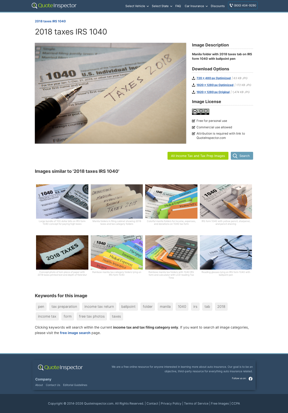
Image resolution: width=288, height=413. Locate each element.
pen (41, 306)
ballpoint (128, 306)
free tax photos (92, 316)
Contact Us (53, 385)
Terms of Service (196, 403)
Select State (160, 6)
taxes (116, 316)
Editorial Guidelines (75, 385)
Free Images (220, 403)
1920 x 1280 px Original (213, 92)
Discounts (218, 6)
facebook (250, 379)
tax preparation (64, 306)
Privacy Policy (171, 403)
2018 (221, 306)
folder (148, 306)
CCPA (235, 403)
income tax (47, 316)
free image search (75, 333)
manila (165, 306)
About (39, 385)
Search (244, 156)
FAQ (178, 6)
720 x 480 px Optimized (214, 78)
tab (207, 306)
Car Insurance (194, 6)
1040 (182, 306)
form (68, 316)
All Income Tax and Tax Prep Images (198, 156)
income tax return (99, 306)
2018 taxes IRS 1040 (50, 21)
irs (195, 306)
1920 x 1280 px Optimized (215, 85)
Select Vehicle (135, 6)
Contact (152, 403)
